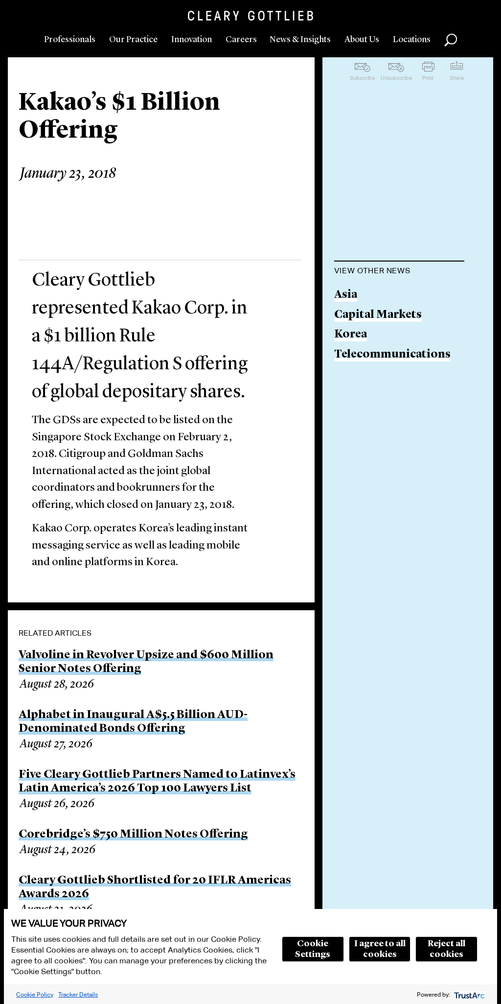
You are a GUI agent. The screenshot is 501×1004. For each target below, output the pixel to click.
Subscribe (362, 77)
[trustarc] (468, 994)
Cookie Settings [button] (312, 949)
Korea (350, 334)
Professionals (69, 39)
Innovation (191, 39)
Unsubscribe (396, 77)
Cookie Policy (34, 994)
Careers (241, 39)
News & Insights (300, 39)
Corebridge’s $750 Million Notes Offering (133, 834)
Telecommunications (392, 354)
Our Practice (133, 39)
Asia (345, 295)
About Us (361, 39)
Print (427, 77)
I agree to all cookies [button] (380, 949)
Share (457, 77)
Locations (412, 39)
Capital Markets (378, 315)
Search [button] (450, 40)
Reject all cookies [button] (446, 949)
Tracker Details (78, 994)
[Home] (250, 16)
